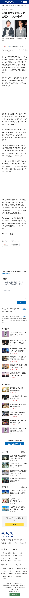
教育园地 (3, 576)
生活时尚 (24, 571)
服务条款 (22, 540)
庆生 (16, 241)
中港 (6, 9)
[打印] (18, 51)
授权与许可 (15, 540)
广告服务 (16, 543)
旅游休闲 (18, 576)
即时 (6, 5)
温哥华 (15, 558)
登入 (25, 1)
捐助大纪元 (23, 543)
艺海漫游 (3, 578)
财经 (6, 558)
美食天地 (24, 573)
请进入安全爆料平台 (14, 444)
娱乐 (9, 558)
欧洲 (19, 558)
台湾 (26, 5)
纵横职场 (18, 573)
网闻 (9, 560)
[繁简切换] (26, 51)
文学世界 (10, 571)
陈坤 (7, 241)
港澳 (9, 555)
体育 (2, 560)
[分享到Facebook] (3, 51)
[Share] (11, 337)
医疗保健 (18, 571)
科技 (2, 558)
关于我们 (8, 540)
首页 (3, 5)
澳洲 (14, 560)
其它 (19, 560)
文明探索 (10, 568)
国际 (18, 5)
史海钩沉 (3, 573)
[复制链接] (14, 50)
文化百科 (3, 568)
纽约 (14, 553)
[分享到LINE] (7, 51)
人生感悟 (3, 571)
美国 (14, 5)
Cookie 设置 (14, 594)
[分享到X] (11, 51)
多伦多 (20, 555)
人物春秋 (10, 573)
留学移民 (24, 568)
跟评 (24, 309)
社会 (6, 560)
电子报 (3, 540)
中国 (10, 5)
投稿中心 (10, 543)
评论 (22, 5)
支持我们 (14, 524)
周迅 (12, 241)
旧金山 (20, 553)
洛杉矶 (15, 555)
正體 (20, 1)
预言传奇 (10, 576)
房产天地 (18, 568)
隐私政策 (3, 543)
